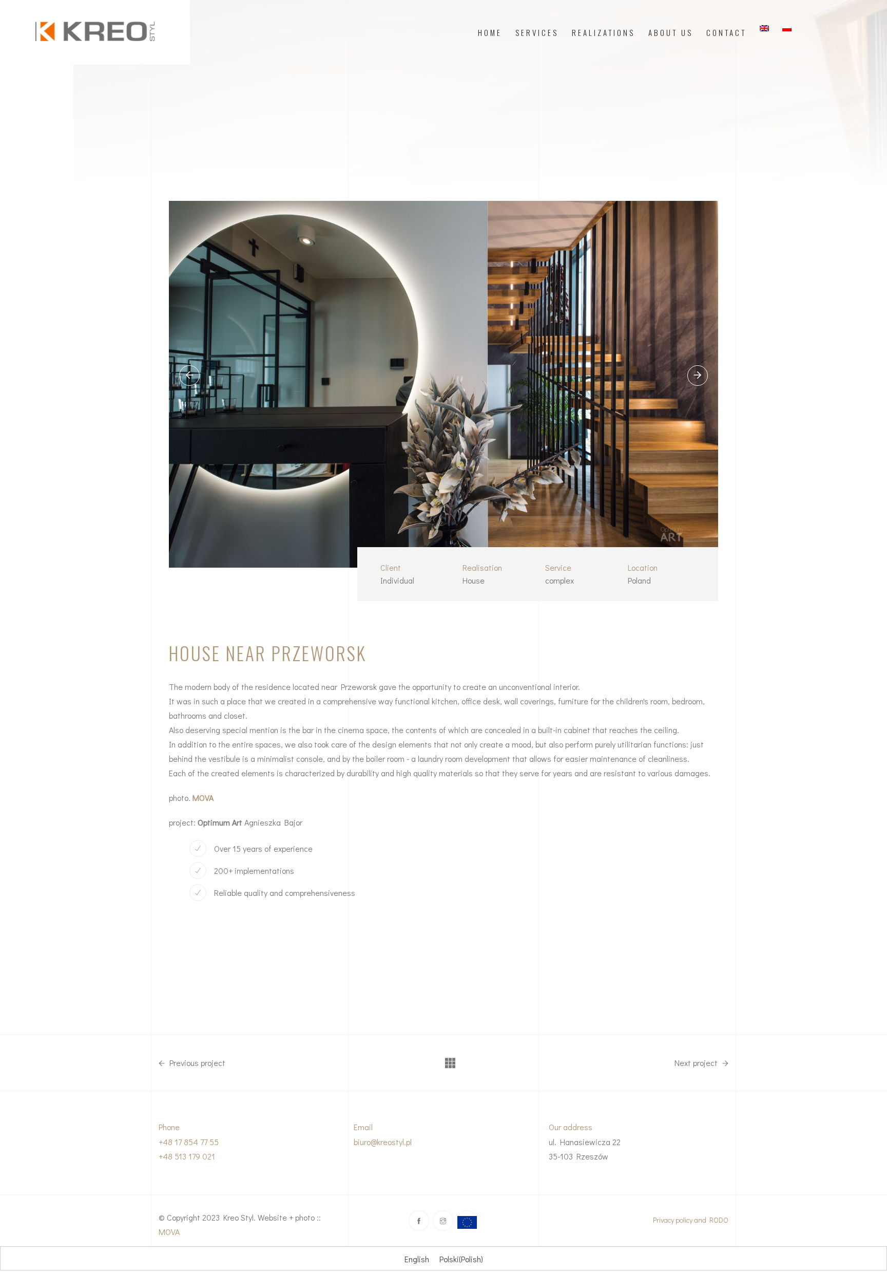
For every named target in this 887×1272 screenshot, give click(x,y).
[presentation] (189, 375)
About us (670, 32)
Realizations (603, 32)
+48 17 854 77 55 (189, 1141)
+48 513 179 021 (187, 1156)
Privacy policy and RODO (690, 1220)
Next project (697, 1063)
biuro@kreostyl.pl (383, 1141)
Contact (726, 32)
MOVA (169, 1231)
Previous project (196, 1063)
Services (536, 32)
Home (490, 32)
